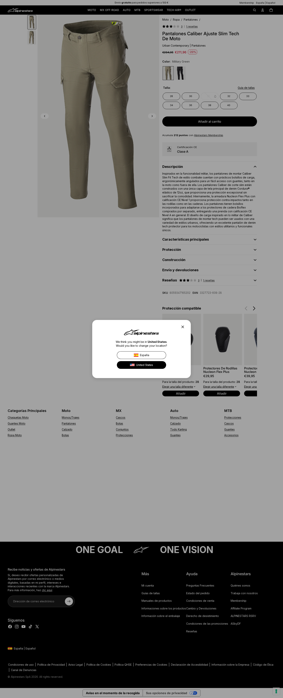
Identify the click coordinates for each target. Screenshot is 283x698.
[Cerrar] (184, 327)
